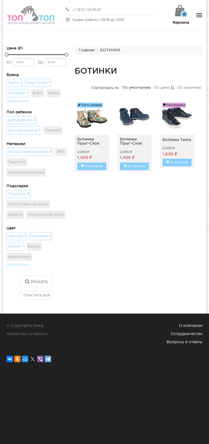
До (40, 62)
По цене (162, 87)
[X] (32, 359)
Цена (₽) (15, 48)
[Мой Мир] (25, 359)
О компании (190, 325)
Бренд (13, 75)
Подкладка (17, 186)
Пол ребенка (19, 112)
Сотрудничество (186, 334)
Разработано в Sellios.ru (27, 334)
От (9, 62)
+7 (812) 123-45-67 (86, 10)
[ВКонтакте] (10, 359)
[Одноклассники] (17, 359)
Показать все (18, 101)
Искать (39, 282)
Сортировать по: (105, 87)
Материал (16, 144)
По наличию (189, 87)
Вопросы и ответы (184, 342)
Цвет (11, 228)
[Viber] (40, 359)
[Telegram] (48, 359)
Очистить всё (36, 295)
